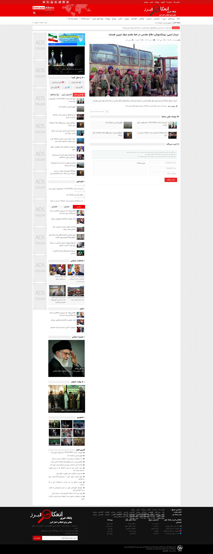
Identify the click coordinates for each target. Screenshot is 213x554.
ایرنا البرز (110, 531)
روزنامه (157, 2)
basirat (169, 40)
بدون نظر (129, 40)
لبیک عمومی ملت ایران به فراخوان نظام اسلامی (68, 371)
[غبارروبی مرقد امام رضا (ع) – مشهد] (66, 399)
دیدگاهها (54, 95)
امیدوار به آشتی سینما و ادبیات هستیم (63, 327)
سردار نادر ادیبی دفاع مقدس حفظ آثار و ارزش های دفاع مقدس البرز (146, 106)
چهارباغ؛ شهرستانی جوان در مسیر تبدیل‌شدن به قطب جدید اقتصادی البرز (62, 172)
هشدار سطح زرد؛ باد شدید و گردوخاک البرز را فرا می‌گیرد (63, 164)
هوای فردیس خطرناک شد (113, 122)
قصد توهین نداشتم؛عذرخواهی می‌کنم (63, 219)
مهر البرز (110, 528)
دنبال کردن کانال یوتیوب (172, 526)
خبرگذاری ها (132, 523)
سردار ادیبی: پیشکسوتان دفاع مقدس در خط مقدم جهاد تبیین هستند (144, 34)
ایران (164, 19)
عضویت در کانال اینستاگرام (171, 531)
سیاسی (148, 19)
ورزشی (126, 19)
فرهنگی (141, 19)
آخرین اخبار (78, 95)
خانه (178, 19)
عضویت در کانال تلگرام (173, 528)
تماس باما (176, 2)
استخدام (156, 533)
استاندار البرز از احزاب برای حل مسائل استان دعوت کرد (63, 132)
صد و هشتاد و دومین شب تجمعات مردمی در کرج (156, 23)
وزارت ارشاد (132, 531)
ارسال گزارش (155, 528)
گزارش (163, 2)
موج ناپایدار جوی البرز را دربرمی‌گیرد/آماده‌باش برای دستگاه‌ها (63, 156)
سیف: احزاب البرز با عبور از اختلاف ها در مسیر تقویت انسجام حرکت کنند (62, 140)
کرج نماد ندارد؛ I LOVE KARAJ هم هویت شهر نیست (152, 123)
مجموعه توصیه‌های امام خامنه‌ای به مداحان (64, 252)
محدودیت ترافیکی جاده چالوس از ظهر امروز (63, 148)
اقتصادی (134, 19)
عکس (151, 2)
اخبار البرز (168, 28)
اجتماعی (156, 19)
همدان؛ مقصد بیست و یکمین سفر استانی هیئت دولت (64, 228)
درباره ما (169, 2)
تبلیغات (156, 531)
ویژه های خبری (98, 19)
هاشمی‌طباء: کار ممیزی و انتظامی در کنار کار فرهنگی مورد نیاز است (63, 212)
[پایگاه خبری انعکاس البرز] (54, 523)
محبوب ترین (66, 95)
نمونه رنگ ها (73, 19)
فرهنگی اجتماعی (131, 528)
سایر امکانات (85, 19)
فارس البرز (110, 523)
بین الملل (171, 19)
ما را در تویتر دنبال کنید (172, 533)
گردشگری (133, 533)
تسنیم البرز (109, 526)
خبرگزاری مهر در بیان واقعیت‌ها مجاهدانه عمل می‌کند (107, 134)
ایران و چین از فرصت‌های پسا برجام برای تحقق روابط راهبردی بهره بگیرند (62, 236)
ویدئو (146, 2)
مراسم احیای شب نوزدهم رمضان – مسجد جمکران (69, 70)
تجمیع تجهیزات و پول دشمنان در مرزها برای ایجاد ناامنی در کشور (63, 244)
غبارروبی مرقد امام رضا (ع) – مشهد (72, 410)
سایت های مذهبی (130, 526)
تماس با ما (155, 523)
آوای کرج (110, 533)
